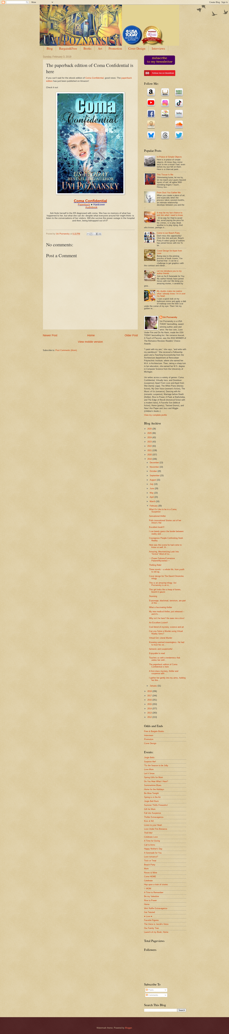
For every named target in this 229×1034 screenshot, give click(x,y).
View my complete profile (155, 415)
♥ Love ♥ (148, 916)
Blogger (128, 1028)
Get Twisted (149, 912)
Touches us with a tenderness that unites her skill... (164, 659)
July (152, 484)
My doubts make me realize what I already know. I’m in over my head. (171, 293)
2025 (149, 433)
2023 (149, 441)
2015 (149, 704)
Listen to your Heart (153, 825)
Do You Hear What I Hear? (156, 781)
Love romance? (151, 857)
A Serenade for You (153, 853)
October (153, 471)
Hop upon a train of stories (156, 884)
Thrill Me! (148, 833)
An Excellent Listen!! (158, 622)
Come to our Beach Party (168, 233)
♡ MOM (147, 888)
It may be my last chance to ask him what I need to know (170, 214)
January (153, 686)
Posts (151, 990)
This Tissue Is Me (165, 174)
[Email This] (88, 234)
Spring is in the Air (152, 797)
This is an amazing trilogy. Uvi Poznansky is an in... (162, 584)
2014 (149, 708)
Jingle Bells (149, 757)
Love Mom (149, 769)
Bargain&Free (68, 48)
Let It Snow (149, 773)
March (153, 501)
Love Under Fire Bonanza (155, 829)
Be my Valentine (151, 896)
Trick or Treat (150, 860)
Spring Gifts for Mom (153, 777)
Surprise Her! (150, 761)
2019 (149, 459)
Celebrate (148, 880)
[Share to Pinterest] (100, 234)
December (155, 462)
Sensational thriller (157, 516)
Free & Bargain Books (154, 731)
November (155, 467)
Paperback (84, 204)
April (152, 497)
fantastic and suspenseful (160, 649)
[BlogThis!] (91, 234)
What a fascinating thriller (160, 607)
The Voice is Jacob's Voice (156, 924)
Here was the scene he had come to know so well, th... (165, 546)
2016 (149, 700)
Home (91, 335)
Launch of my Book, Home (156, 932)
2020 (149, 454)
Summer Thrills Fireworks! (156, 805)
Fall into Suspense (152, 813)
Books (87, 48)
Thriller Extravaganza (153, 817)
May (152, 493)
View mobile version (90, 341)
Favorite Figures (151, 920)
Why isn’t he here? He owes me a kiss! (166, 618)
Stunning (153, 596)
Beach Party (149, 865)
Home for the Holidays (154, 789)
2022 (149, 446)
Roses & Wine (150, 872)
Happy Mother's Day (153, 849)
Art (100, 48)
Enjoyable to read (157, 653)
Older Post (131, 335)
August (153, 480)
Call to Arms (149, 845)
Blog (50, 48)
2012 (149, 717)
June (152, 488)
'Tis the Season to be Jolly (156, 765)
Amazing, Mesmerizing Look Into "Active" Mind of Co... (164, 552)
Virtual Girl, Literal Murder (160, 638)
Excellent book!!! (156, 527)
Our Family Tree (151, 928)
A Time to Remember (153, 892)
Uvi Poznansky (170, 317)
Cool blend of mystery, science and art (166, 627)
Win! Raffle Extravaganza (155, 908)
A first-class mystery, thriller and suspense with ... (163, 672)
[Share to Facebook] (97, 234)
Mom (146, 868)
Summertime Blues (152, 785)
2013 (149, 713)
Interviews (158, 48)
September (155, 475)
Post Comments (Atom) (66, 350)
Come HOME (150, 876)
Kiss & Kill (149, 821)
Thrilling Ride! (155, 565)
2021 (149, 450)
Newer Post (50, 335)
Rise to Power (150, 900)
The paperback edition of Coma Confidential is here (163, 665)
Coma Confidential (94, 78)
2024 (149, 437)
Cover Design (136, 48)
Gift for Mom (149, 809)
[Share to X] (94, 234)
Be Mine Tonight (151, 793)
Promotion (115, 48)
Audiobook (91, 207)
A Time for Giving (152, 841)
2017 (149, 695)
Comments (153, 995)
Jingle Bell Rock (151, 801)
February (154, 506)
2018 (149, 691)
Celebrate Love (151, 837)
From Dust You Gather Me (169, 192)
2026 (149, 429)
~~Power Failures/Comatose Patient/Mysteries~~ (162, 559)
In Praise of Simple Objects (169, 157)
